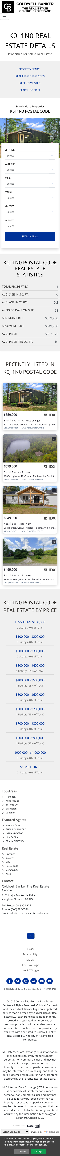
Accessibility (30, 954)
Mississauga (12, 800)
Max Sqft (9, 220)
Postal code (12, 865)
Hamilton (11, 796)
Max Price (10, 164)
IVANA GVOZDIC (14, 833)
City (8, 861)
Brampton (11, 808)
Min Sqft (9, 206)
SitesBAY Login (30, 970)
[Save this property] (54, 387)
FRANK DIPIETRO (15, 841)
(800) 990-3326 (22, 905)
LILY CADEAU (13, 837)
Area (8, 873)
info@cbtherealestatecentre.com (29, 913)
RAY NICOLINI (13, 825)
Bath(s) (8, 192)
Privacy (30, 949)
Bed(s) (8, 178)
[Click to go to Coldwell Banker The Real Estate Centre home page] (28, 7)
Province (10, 853)
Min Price (10, 149)
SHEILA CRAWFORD (16, 829)
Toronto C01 (12, 804)
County (9, 857)
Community (12, 869)
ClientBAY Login (30, 965)
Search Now (30, 236)
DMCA (30, 959)
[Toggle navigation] (4, 16)
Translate (54, 1131)
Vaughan (10, 812)
